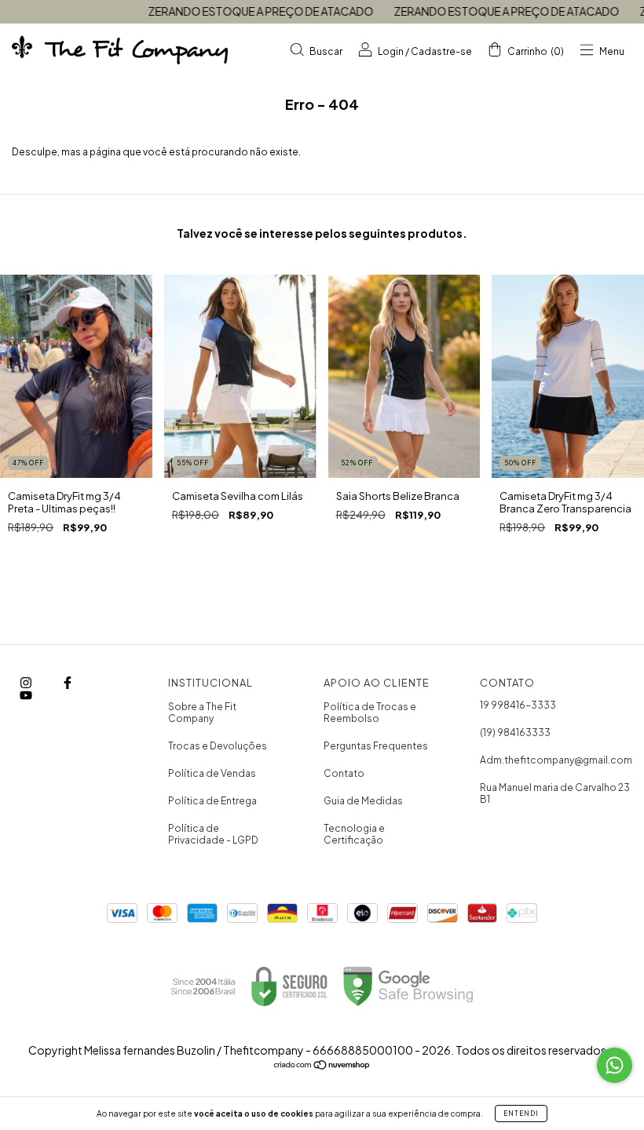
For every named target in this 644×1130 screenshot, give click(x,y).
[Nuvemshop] (322, 1067)
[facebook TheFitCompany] (67, 682)
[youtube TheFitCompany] (26, 695)
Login (391, 51)
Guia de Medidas (363, 801)
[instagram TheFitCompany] (27, 682)
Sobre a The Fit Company (202, 712)
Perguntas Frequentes (376, 746)
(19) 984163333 (515, 732)
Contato (344, 773)
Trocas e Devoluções (217, 746)
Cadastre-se (441, 51)
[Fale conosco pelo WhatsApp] (614, 1065)
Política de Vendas (212, 773)
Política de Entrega (212, 801)
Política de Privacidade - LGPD (213, 834)
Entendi (521, 1113)
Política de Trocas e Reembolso (370, 712)
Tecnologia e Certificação (354, 834)
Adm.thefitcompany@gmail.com (556, 760)
